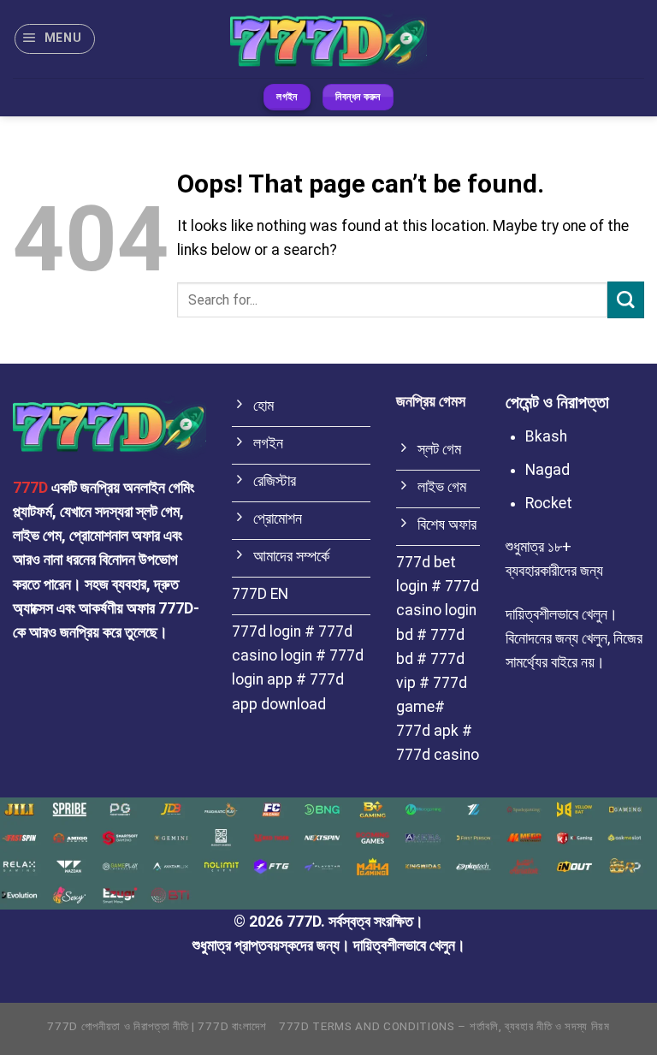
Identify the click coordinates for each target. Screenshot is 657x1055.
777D (30, 487)
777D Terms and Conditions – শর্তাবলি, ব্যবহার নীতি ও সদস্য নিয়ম (444, 1026)
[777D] (328, 39)
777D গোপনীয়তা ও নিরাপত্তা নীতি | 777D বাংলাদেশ (156, 1026)
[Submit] (625, 300)
